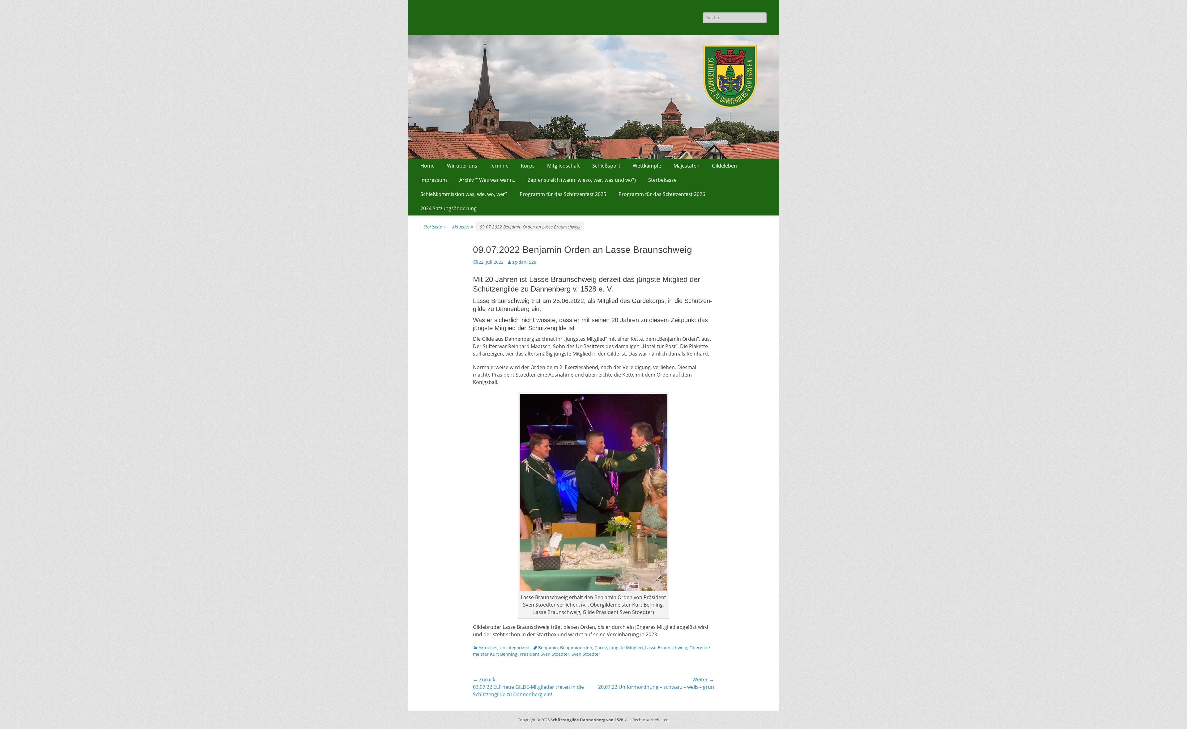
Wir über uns (462, 165)
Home (427, 165)
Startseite (434, 227)
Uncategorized (515, 647)
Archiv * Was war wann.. (487, 180)
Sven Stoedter (586, 654)
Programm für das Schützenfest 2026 (662, 194)
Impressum (433, 180)
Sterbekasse (662, 180)
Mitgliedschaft (563, 165)
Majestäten (687, 165)
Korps (528, 165)
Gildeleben (724, 165)
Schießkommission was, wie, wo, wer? (463, 194)
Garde (600, 647)
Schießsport (606, 165)
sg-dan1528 (524, 262)
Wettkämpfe (647, 165)
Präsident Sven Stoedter (544, 654)
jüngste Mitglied (626, 647)
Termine (499, 165)
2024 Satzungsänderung (448, 208)
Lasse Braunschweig (666, 647)
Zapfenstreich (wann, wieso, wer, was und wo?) (582, 180)
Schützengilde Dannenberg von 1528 (587, 720)
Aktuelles (462, 227)
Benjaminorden (576, 647)
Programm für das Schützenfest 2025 (563, 194)
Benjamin (548, 647)
